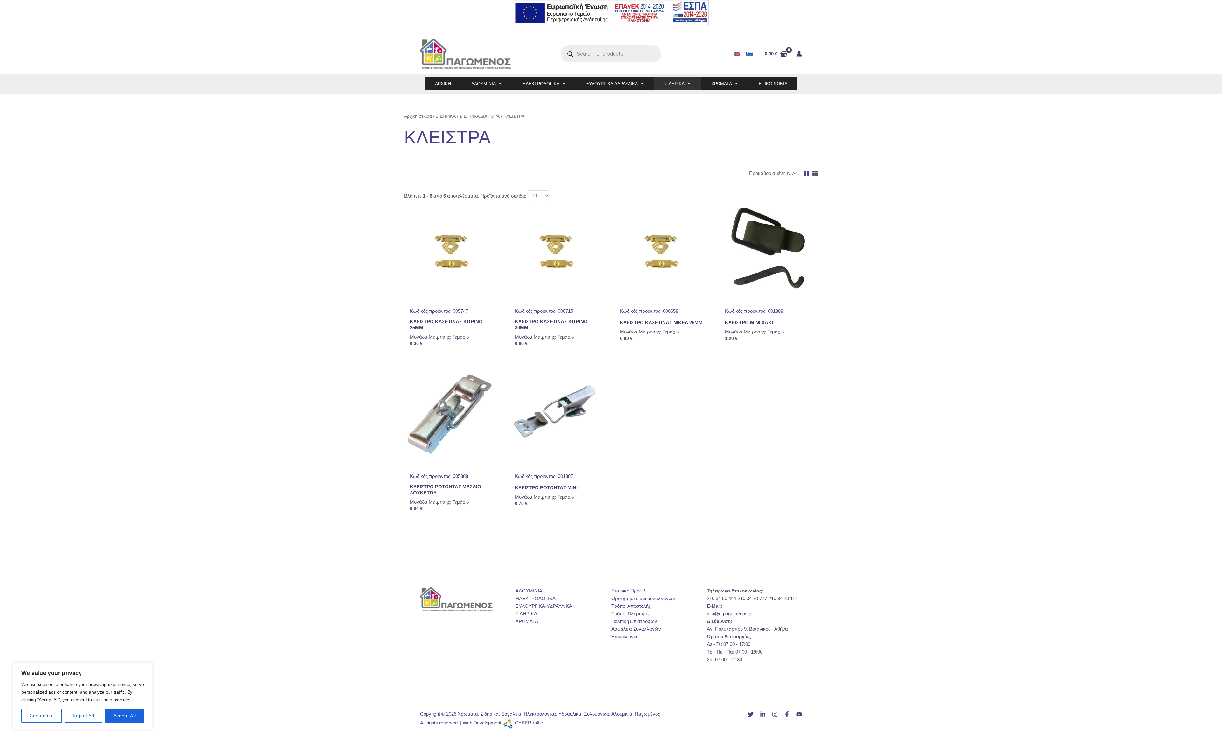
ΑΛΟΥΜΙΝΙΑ (483, 83)
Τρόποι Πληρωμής (630, 613)
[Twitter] (751, 714)
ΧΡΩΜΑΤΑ (721, 83)
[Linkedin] (763, 714)
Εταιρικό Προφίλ (628, 590)
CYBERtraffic (529, 722)
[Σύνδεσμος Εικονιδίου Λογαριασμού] (799, 54)
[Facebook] (787, 714)
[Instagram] (775, 714)
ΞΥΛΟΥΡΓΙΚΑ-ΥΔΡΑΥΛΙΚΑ (612, 83)
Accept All (124, 715)
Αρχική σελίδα (418, 116)
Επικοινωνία (624, 636)
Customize (42, 715)
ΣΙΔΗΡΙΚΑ (674, 83)
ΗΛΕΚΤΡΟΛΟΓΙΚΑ (541, 83)
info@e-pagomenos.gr (730, 613)
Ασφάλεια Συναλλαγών (636, 629)
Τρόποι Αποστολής (631, 606)
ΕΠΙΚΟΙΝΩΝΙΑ (773, 83)
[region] (83, 695)
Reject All (83, 715)
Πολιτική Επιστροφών (634, 621)
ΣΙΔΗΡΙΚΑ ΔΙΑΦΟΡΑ (480, 116)
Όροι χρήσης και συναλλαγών (643, 598)
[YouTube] (799, 714)
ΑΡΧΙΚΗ (443, 83)
